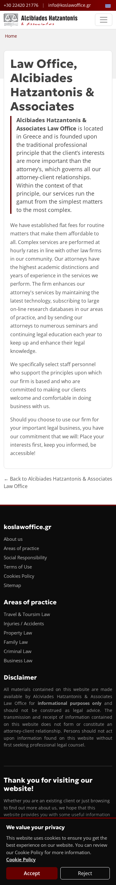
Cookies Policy (19, 576)
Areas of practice (21, 548)
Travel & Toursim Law (27, 614)
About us (13, 539)
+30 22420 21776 (21, 5)
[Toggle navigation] (103, 20)
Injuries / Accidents (24, 623)
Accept (32, 873)
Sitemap (12, 585)
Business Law (18, 660)
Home (11, 36)
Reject (85, 873)
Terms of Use (18, 567)
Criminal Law (18, 651)
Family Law (16, 642)
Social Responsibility (25, 557)
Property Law (18, 633)
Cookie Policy (21, 859)
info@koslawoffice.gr (69, 5)
